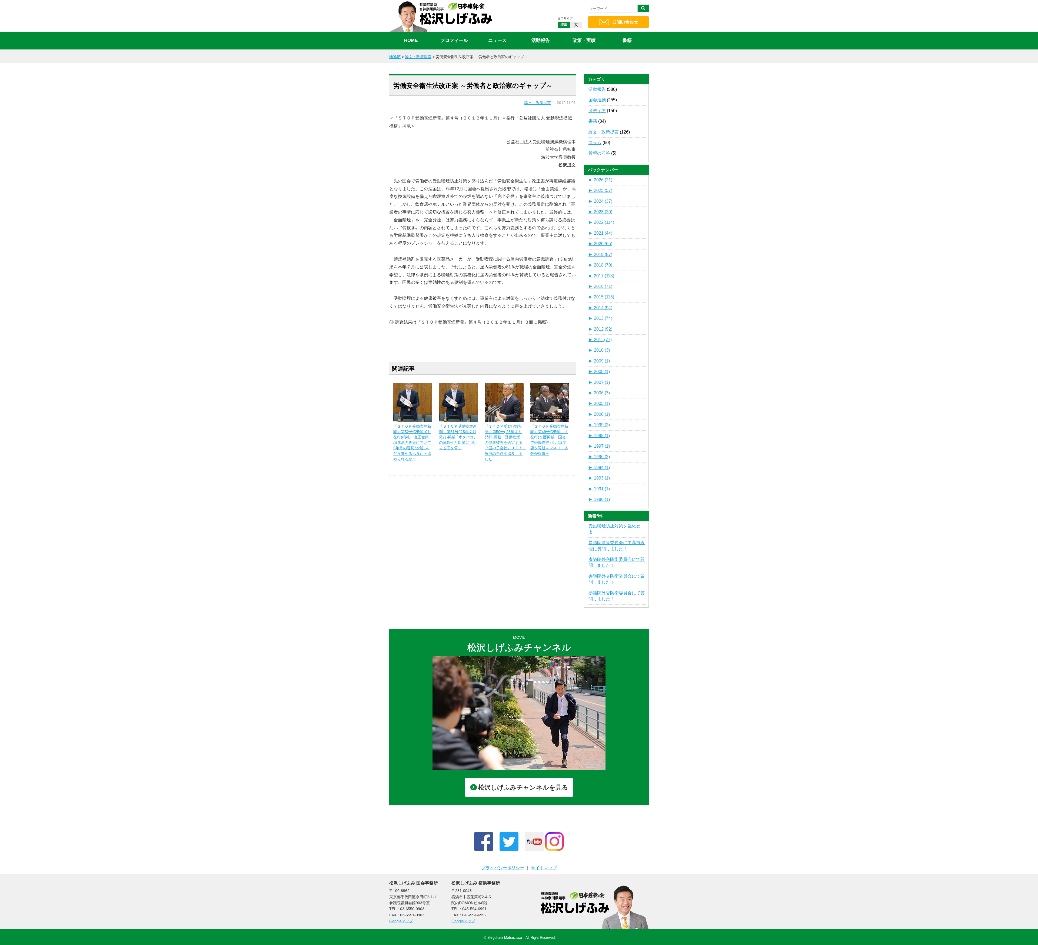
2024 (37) (600, 201)
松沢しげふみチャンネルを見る (523, 787)
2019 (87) (600, 254)
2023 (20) (600, 211)
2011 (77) (600, 339)
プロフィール (454, 40)
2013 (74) (600, 318)
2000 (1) (599, 414)
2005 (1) (599, 403)
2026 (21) (600, 180)
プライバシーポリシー (502, 868)
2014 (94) (600, 307)
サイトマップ (544, 868)
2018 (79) (600, 265)
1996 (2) (599, 456)
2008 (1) (599, 371)
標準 (564, 25)
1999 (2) (599, 424)
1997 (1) (599, 446)
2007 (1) (599, 382)
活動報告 (540, 40)
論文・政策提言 (537, 103)
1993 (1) (599, 478)
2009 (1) (599, 361)
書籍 (627, 40)
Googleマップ (401, 921)
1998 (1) (599, 435)
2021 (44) (600, 233)
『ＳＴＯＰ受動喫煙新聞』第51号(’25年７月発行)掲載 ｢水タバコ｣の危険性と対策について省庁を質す (458, 437)
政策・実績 (584, 40)
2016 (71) (600, 286)
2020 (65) (600, 243)
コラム (594, 142)
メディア (597, 110)
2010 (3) (599, 350)
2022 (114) (601, 222)
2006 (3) (599, 393)
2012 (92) (600, 329)
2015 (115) (601, 297)
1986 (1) (599, 499)
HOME (411, 40)
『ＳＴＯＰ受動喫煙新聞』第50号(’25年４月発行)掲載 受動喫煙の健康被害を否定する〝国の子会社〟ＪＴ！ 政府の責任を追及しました (505, 442)
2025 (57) (600, 190)
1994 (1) (599, 467)
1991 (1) (599, 489)
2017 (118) (601, 276)
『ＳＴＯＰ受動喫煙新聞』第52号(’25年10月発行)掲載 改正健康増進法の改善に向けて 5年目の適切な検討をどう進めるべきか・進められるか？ (414, 442)
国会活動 (597, 100)
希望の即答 (599, 153)
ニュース (497, 40)
